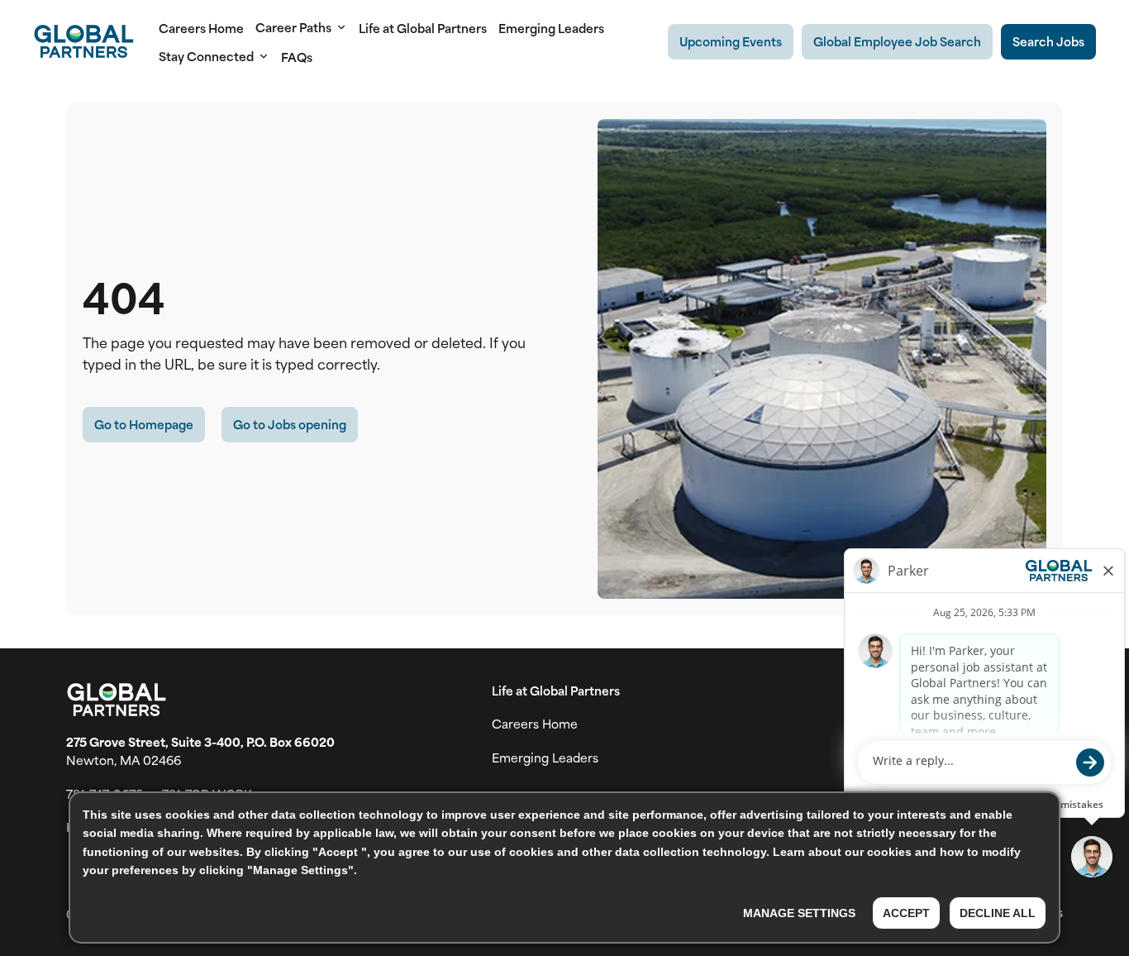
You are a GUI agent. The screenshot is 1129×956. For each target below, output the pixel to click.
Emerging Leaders (551, 27)
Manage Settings (799, 913)
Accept (906, 913)
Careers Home (201, 27)
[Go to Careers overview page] (83, 41)
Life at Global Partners (423, 27)
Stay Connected (206, 56)
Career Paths (293, 27)
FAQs (296, 56)
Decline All (998, 913)
